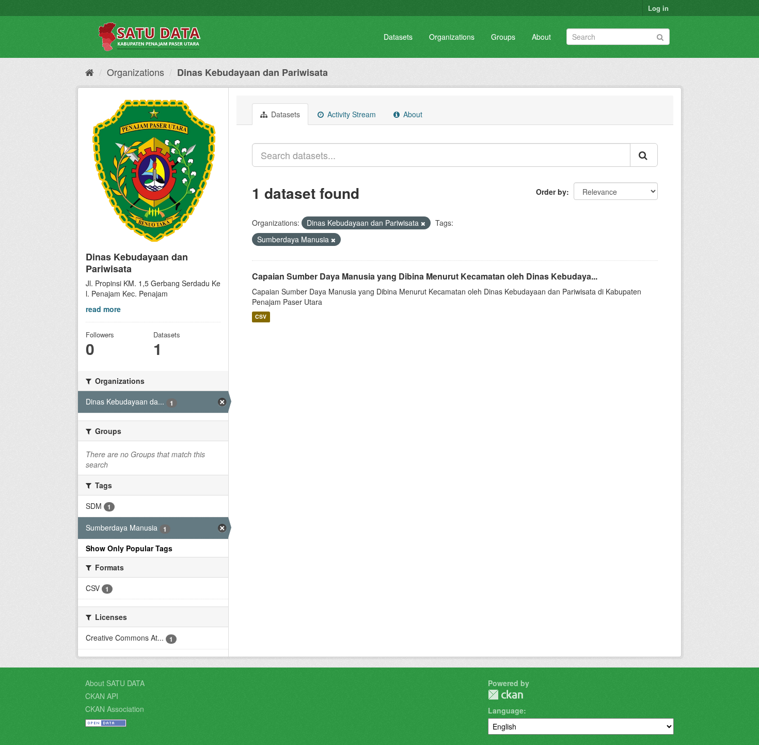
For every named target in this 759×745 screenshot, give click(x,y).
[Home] (89, 72)
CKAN (505, 694)
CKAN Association (114, 709)
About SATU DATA (115, 683)
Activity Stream (350, 114)
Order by (551, 192)
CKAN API (101, 696)
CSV (260, 317)
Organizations (452, 37)
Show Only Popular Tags (129, 548)
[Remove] (423, 223)
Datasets (398, 37)
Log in (658, 8)
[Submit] (660, 36)
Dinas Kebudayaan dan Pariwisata (252, 72)
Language (506, 710)
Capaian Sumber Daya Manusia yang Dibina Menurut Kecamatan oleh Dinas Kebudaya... (424, 276)
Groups (503, 37)
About (541, 37)
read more (103, 309)
